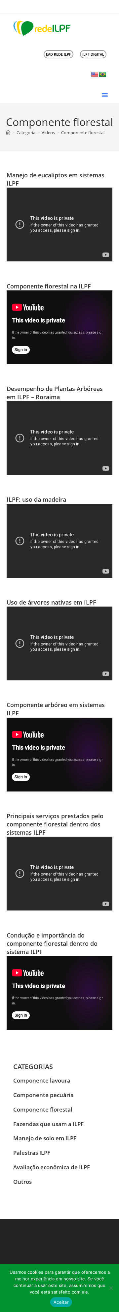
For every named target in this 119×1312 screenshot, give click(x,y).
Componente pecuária (43, 1095)
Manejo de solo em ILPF (44, 1138)
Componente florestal (82, 132)
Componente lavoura (41, 1080)
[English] (95, 75)
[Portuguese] (102, 75)
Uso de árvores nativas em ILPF (51, 602)
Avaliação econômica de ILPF (51, 1167)
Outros (22, 1181)
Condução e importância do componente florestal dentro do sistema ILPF (52, 943)
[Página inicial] (8, 132)
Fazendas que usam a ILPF (48, 1124)
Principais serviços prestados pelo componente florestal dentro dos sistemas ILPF (55, 824)
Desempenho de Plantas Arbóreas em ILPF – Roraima (55, 393)
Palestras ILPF (31, 1152)
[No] (110, 1288)
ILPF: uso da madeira (36, 499)
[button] (105, 95)
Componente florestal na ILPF (49, 286)
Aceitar (61, 1302)
